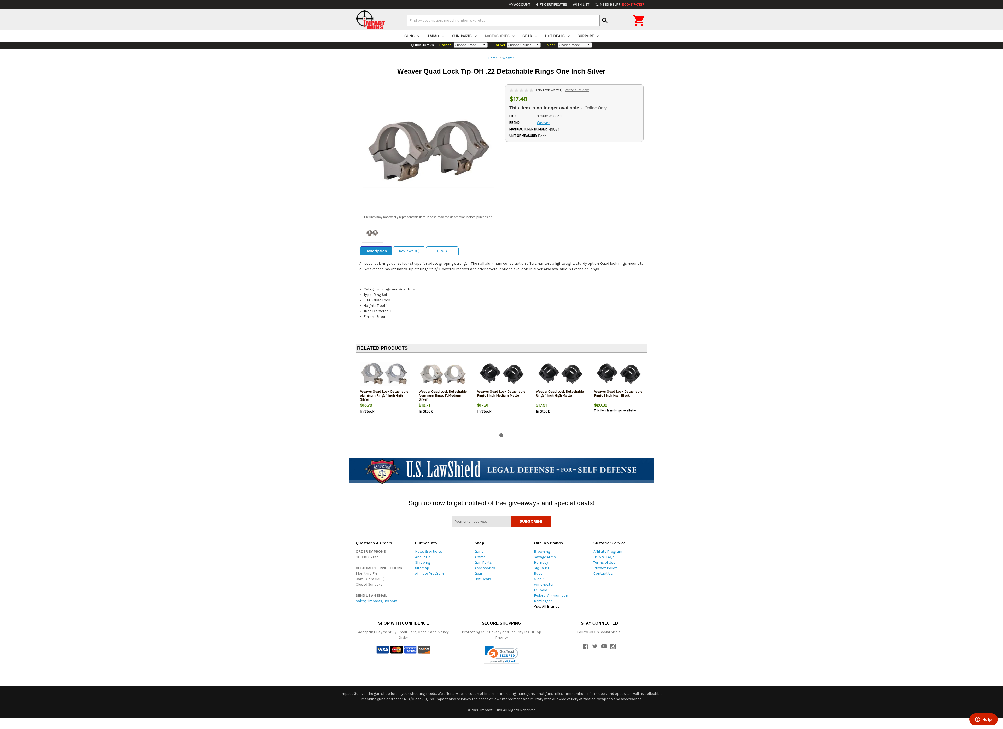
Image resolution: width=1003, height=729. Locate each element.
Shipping (422, 562)
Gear (527, 35)
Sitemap (422, 568)
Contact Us (603, 573)
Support (586, 35)
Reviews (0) (409, 251)
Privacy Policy (605, 568)
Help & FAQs (604, 557)
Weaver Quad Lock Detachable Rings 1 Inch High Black (618, 393)
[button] (501, 654)
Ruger (539, 573)
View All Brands (546, 606)
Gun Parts (462, 35)
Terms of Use (604, 562)
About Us (422, 557)
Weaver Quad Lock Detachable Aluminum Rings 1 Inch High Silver (384, 395)
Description (376, 251)
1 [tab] (501, 435)
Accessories (497, 35)
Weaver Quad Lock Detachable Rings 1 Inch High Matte (560, 393)
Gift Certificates (551, 4)
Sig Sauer (541, 568)
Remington (543, 601)
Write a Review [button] (577, 90)
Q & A (442, 251)
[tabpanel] (385, 394)
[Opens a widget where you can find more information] (983, 719)
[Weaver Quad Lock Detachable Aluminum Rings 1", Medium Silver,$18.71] (443, 374)
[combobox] (503, 20)
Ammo (433, 35)
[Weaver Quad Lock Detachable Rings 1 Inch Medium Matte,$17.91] (502, 374)
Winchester (544, 584)
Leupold (540, 590)
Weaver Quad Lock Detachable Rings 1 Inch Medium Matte (501, 393)
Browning (542, 551)
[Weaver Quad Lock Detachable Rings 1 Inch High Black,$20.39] (619, 374)
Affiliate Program (429, 573)
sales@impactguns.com (376, 601)
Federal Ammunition (551, 595)
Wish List (581, 4)
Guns (409, 35)
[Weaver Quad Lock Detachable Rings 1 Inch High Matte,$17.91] (560, 374)
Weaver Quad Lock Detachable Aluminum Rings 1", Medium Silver (443, 395)
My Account (519, 4)
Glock (539, 579)
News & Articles (428, 551)
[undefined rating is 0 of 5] (521, 90)
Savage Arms (545, 557)
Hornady (541, 562)
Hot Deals (555, 35)
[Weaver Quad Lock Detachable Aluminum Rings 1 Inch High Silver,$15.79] (385, 374)
